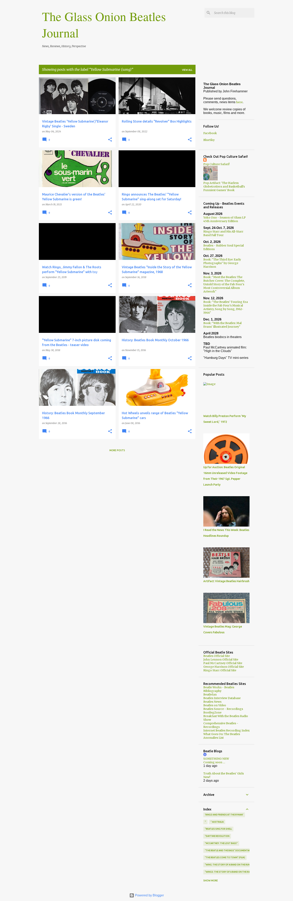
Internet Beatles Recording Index (226, 730)
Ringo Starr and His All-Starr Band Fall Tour (223, 233)
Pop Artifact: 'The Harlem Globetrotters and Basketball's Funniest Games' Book (224, 186)
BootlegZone (212, 712)
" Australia (217, 822)
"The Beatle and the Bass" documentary (228, 850)
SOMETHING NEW (216, 758)
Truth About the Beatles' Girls (223, 773)
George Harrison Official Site (223, 667)
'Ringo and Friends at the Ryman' (224, 814)
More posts (117, 450)
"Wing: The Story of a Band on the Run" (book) (232, 864)
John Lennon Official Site (220, 659)
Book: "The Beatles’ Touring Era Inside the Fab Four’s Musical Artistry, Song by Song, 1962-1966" (225, 307)
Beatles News (212, 701)
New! (206, 777)
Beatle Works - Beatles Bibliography (218, 689)
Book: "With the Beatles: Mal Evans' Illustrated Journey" (222, 324)
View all (187, 70)
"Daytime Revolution (217, 836)
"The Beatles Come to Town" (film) (225, 857)
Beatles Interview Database (222, 698)
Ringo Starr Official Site (219, 670)
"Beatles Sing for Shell (218, 829)
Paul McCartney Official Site (222, 663)
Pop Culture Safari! (216, 164)
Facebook (210, 133)
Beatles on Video (214, 705)
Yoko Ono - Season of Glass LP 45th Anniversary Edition (224, 219)
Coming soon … (214, 762)
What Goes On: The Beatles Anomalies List (221, 735)
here (239, 102)
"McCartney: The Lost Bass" (221, 843)
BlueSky (209, 140)
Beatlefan (210, 694)
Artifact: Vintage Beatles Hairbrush (226, 581)
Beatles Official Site (216, 656)
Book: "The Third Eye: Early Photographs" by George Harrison (222, 263)
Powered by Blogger (149, 895)
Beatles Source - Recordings (223, 709)
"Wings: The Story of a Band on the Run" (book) (233, 872)
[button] (110, 140)
